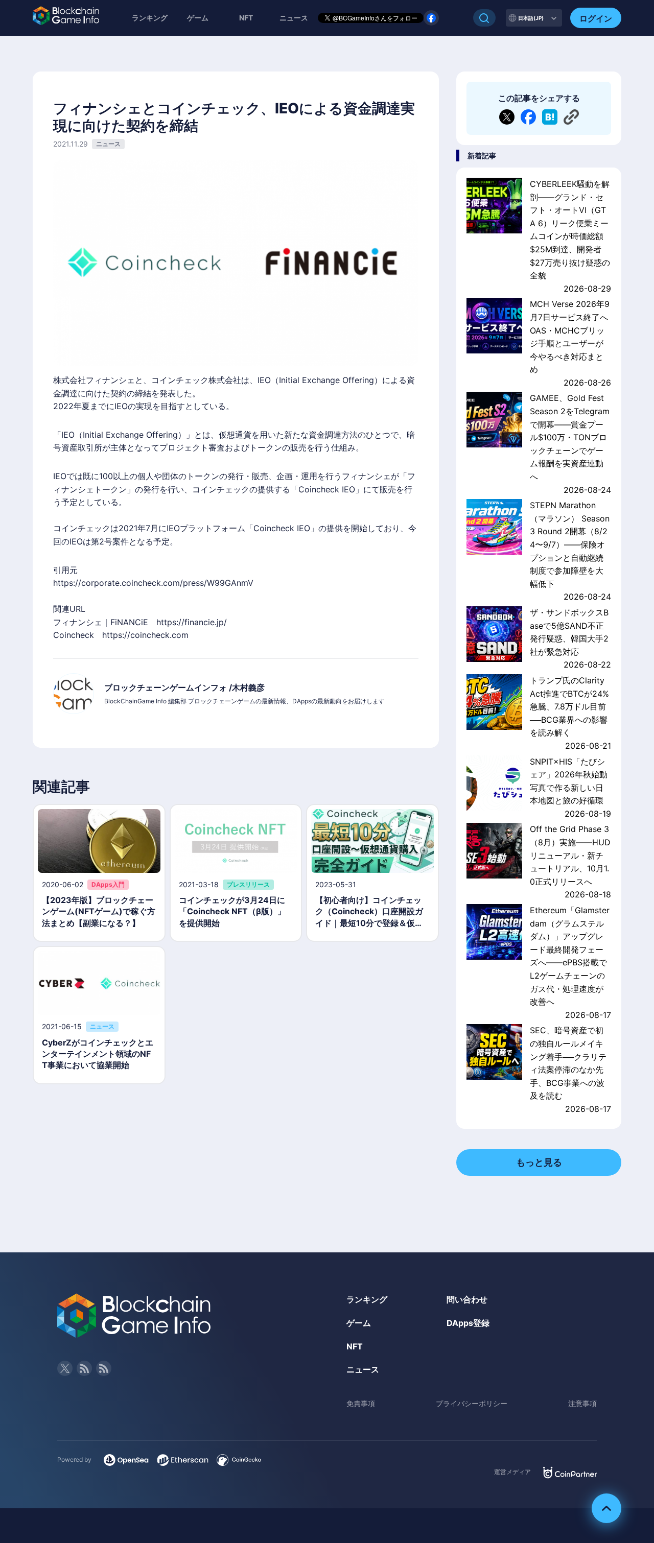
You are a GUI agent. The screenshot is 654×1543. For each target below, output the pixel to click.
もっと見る (539, 1162)
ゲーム (197, 17)
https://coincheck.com (145, 635)
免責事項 (360, 1403)
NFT (246, 17)
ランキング (150, 17)
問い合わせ (467, 1299)
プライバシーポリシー (471, 1403)
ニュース (362, 1369)
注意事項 (582, 1403)
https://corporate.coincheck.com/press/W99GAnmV (153, 583)
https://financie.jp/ (191, 622)
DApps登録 (468, 1323)
